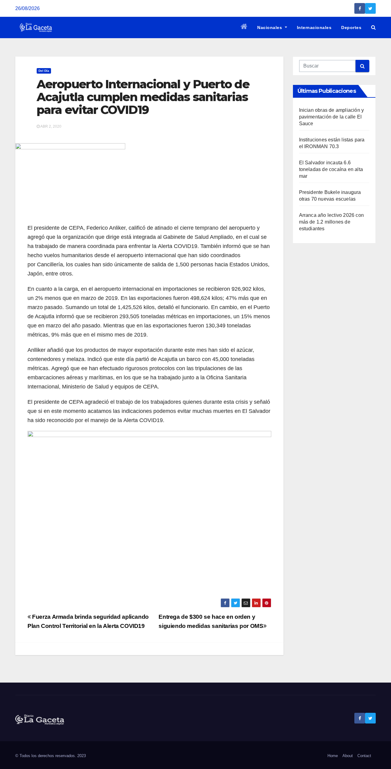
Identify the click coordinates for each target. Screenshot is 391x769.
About (347, 755)
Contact (364, 755)
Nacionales (270, 27)
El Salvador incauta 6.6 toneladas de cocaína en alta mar (331, 169)
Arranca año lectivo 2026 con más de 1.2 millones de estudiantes (331, 222)
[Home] (244, 27)
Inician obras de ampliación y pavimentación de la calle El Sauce (331, 117)
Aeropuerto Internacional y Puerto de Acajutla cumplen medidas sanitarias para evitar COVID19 (143, 97)
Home (332, 755)
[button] (373, 27)
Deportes (351, 27)
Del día (43, 70)
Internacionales (314, 27)
